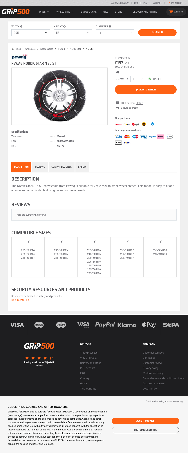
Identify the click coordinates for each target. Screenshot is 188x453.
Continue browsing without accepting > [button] (165, 401)
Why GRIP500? (88, 357)
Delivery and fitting (145, 12)
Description (21, 167)
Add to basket (147, 89)
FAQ (136, 3)
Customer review (120, 3)
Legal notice (150, 388)
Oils (105, 12)
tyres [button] (42, 12)
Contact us (149, 357)
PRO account (87, 368)
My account (177, 3)
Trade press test (89, 352)
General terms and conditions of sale (163, 378)
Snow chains (89, 12)
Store (119, 12)
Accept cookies (145, 421)
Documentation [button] (20, 300)
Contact (157, 3)
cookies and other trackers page (75, 433)
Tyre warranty (88, 388)
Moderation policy (153, 373)
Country (84, 378)
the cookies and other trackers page (34, 443)
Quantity (122, 78)
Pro (145, 3)
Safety (82, 167)
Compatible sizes (61, 167)
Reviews (40, 167)
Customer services (153, 352)
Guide (83, 383)
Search (157, 32)
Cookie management (154, 383)
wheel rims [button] (63, 12)
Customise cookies (145, 430)
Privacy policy (150, 368)
